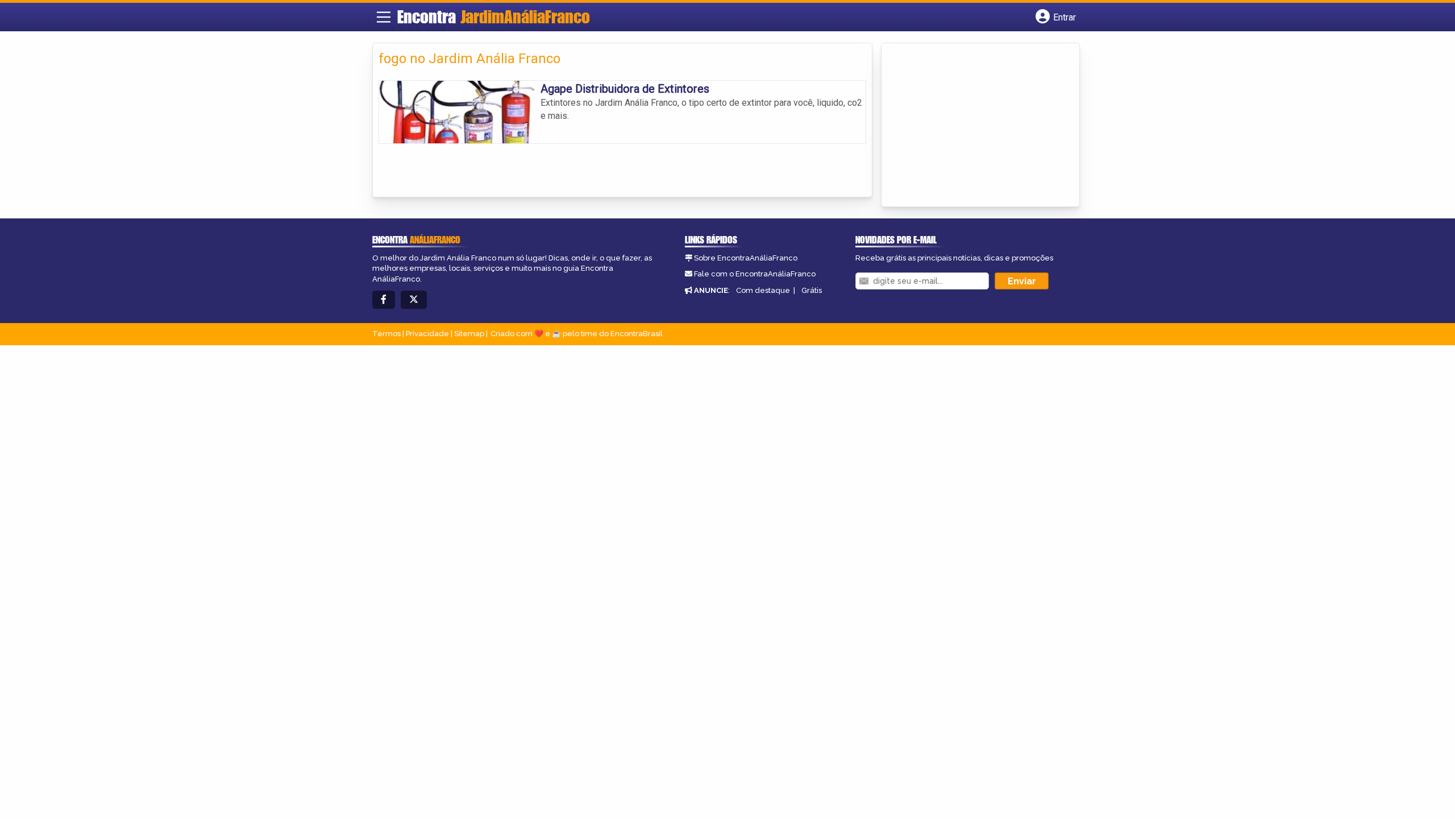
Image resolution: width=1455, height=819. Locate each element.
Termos (386, 333)
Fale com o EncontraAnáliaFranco (755, 274)
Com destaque (763, 290)
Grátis (811, 290)
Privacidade (427, 333)
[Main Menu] (383, 17)
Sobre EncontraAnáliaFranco (745, 258)
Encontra (493, 16)
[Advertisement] (972, 126)
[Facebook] (383, 300)
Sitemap (469, 333)
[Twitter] (414, 300)
